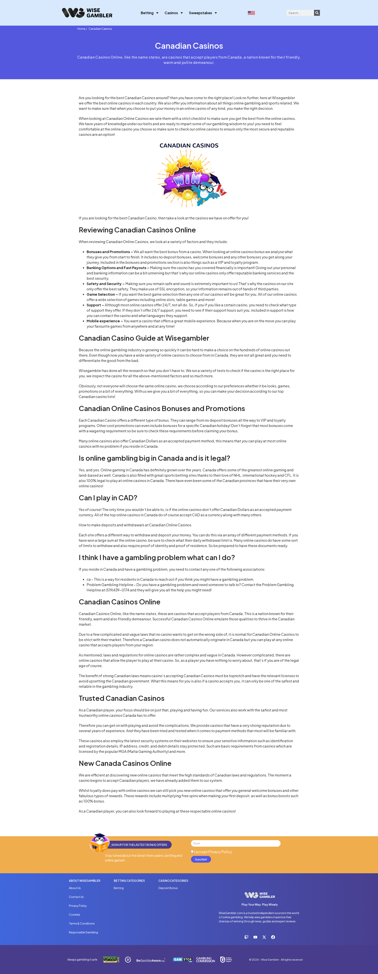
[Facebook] (273, 937)
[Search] (317, 13)
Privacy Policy (220, 851)
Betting (147, 12)
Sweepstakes (200, 12)
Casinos (171, 12)
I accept (213, 851)
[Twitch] (246, 937)
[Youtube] (255, 937)
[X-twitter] (264, 937)
